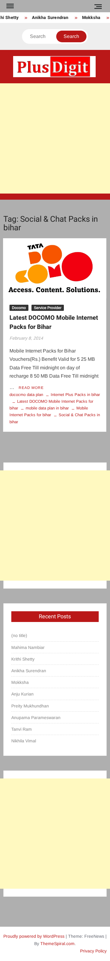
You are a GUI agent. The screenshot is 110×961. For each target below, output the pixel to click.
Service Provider (47, 308)
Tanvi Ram (21, 729)
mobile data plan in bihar (47, 408)
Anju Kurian (22, 694)
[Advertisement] (55, 138)
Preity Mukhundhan (30, 705)
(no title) (19, 635)
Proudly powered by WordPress (33, 936)
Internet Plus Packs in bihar (75, 394)
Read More (31, 388)
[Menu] (9, 6)
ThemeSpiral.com (57, 943)
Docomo (19, 308)
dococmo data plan (26, 394)
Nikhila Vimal (23, 740)
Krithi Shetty (23, 659)
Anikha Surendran (49, 17)
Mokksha (90, 17)
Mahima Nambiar (28, 647)
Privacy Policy (93, 950)
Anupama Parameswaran (36, 717)
